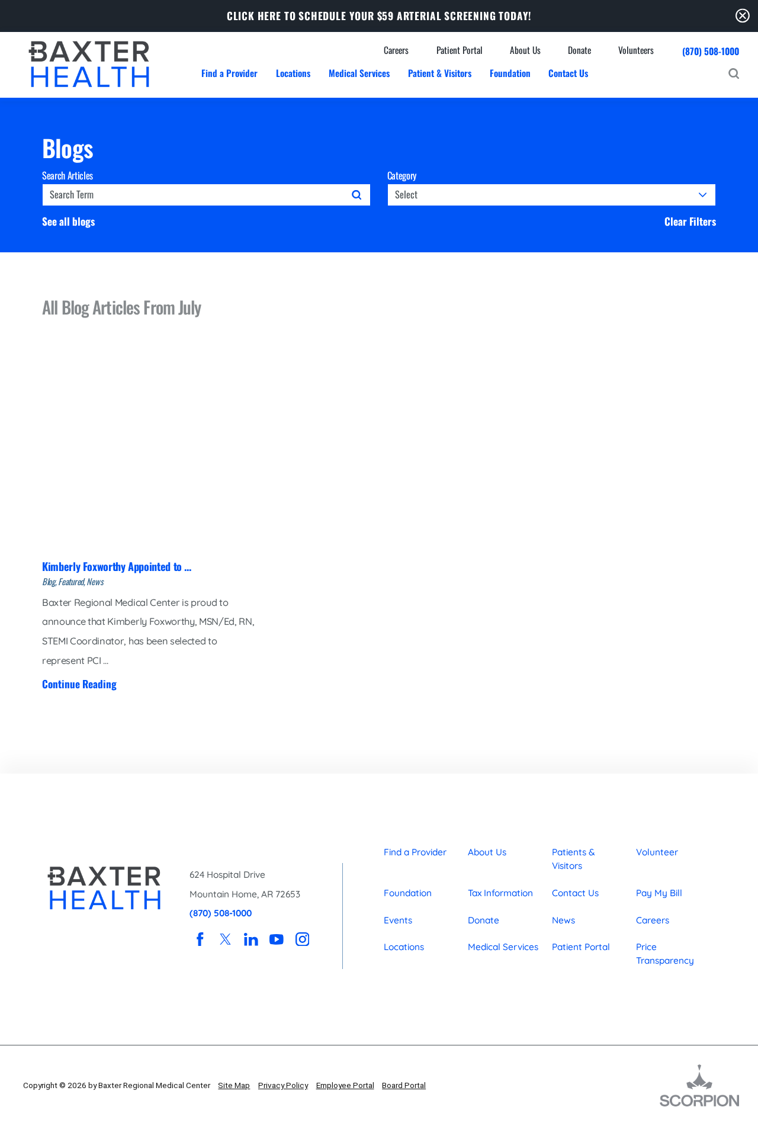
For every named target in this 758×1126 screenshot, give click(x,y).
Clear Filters (690, 221)
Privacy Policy (283, 1085)
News (563, 920)
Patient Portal (581, 946)
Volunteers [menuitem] (636, 49)
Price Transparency (665, 953)
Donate (483, 920)
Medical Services (503, 946)
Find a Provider (415, 852)
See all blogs (68, 221)
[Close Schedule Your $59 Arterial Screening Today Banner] (743, 15)
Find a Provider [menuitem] (229, 72)
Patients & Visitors (573, 858)
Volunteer (657, 852)
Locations (404, 946)
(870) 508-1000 (710, 51)
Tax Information (500, 893)
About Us (487, 852)
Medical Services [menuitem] (359, 72)
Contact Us (575, 893)
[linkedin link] (251, 939)
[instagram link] (302, 939)
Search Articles (67, 175)
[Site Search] (733, 73)
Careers (652, 920)
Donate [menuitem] (579, 49)
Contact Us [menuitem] (568, 72)
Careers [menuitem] (396, 49)
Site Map (234, 1085)
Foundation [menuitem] (510, 72)
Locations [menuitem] (293, 72)
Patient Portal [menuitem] (459, 49)
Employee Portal (345, 1085)
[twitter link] (225, 939)
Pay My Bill (659, 893)
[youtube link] (276, 939)
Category (401, 175)
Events (398, 920)
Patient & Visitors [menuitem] (439, 72)
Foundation (408, 893)
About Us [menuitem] (525, 49)
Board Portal (404, 1085)
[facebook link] (200, 939)
